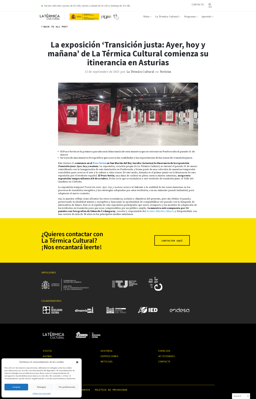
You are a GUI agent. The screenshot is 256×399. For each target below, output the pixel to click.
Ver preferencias (67, 387)
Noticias (165, 72)
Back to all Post (56, 26)
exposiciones (109, 356)
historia (106, 350)
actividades (166, 356)
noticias (106, 361)
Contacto (198, 4)
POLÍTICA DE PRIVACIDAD (111, 389)
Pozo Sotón (99, 163)
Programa (190, 16)
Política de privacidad (42, 393)
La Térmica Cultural (167, 16)
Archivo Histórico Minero (160, 211)
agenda (47, 356)
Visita (146, 16)
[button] (77, 362)
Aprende (206, 16)
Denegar (41, 387)
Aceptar (16, 387)
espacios (164, 350)
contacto (164, 361)
